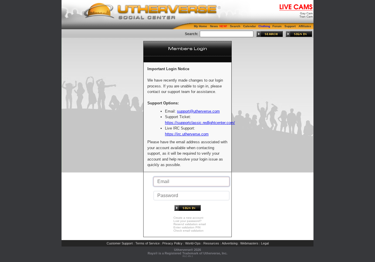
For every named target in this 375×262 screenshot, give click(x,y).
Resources (211, 243)
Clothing (264, 26)
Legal (265, 243)
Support (290, 26)
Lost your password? (187, 221)
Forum (277, 26)
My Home (200, 26)
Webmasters (249, 243)
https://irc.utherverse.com (187, 134)
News (214, 26)
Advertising (230, 243)
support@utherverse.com (198, 111)
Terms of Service (147, 243)
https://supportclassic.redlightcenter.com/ (200, 122)
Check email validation (188, 230)
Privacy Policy (172, 243)
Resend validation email (189, 224)
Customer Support (120, 243)
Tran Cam (306, 16)
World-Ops (193, 243)
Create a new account (188, 217)
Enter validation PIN (186, 227)
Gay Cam (306, 13)
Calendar (249, 26)
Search (235, 26)
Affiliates (305, 26)
